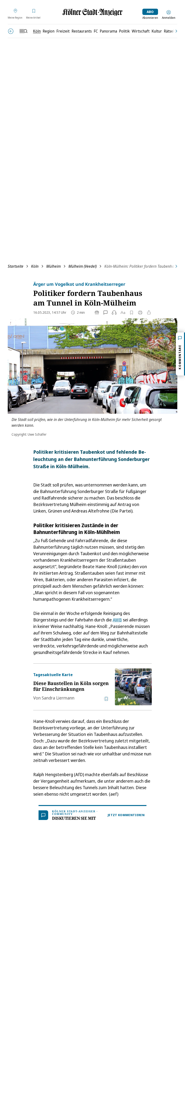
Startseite (15, 266)
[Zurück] (11, 31)
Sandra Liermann (58, 698)
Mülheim (53, 266)
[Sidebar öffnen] (23, 31)
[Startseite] (92, 12)
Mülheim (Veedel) (82, 266)
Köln (35, 266)
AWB (117, 620)
